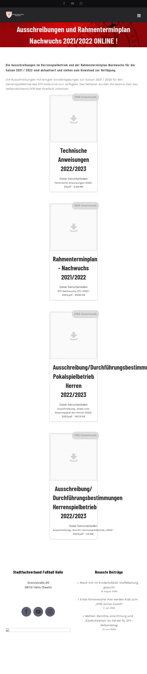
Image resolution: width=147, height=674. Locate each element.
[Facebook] (26, 612)
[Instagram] (50, 612)
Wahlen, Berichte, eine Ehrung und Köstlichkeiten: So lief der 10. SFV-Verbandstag (109, 620)
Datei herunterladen (74, 182)
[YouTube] (38, 612)
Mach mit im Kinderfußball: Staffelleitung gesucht (109, 585)
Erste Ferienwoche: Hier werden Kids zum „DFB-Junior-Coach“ (109, 601)
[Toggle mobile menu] (139, 16)
